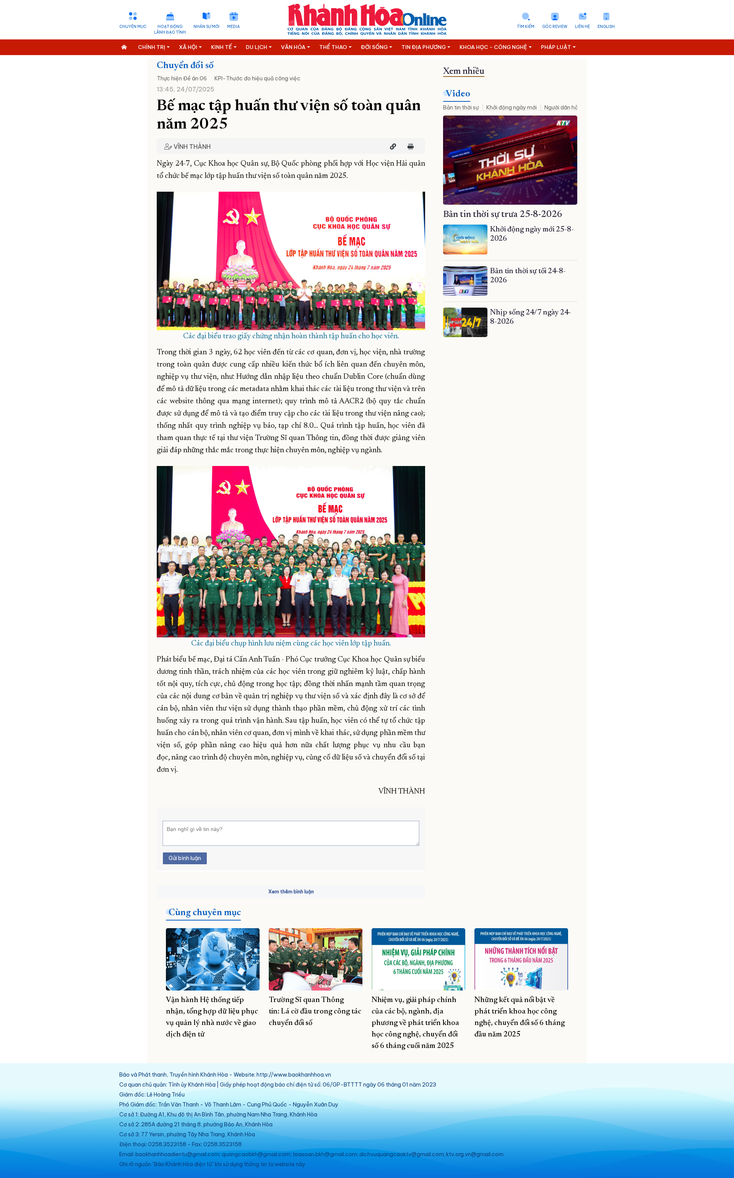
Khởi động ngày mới (511, 107)
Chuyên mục (132, 26)
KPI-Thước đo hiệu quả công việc (257, 78)
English (606, 26)
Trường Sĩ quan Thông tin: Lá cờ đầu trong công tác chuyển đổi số (315, 1011)
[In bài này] (409, 146)
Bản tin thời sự (461, 107)
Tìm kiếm (525, 26)
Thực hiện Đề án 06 (182, 78)
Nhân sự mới (206, 26)
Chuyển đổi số (185, 65)
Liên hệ (582, 26)
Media (233, 26)
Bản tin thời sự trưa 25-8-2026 (502, 214)
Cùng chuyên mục (205, 912)
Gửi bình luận (185, 858)
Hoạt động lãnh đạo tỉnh (170, 29)
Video (458, 94)
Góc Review (554, 26)
